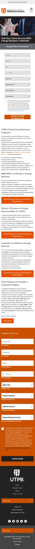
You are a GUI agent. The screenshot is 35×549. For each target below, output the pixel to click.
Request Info (17, 488)
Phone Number (6, 378)
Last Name (5, 356)
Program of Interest (8, 399)
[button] (31, 12)
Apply (17, 491)
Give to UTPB (17, 494)
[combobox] (7, 73)
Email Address (6, 367)
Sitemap (17, 544)
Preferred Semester (8, 410)
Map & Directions (17, 509)
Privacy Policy (17, 541)
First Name (5, 345)
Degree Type (5, 388)
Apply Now (7, 321)
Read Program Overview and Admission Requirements (17, 200)
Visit (17, 485)
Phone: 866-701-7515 (17, 512)
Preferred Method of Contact (11, 421)
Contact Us (17, 507)
